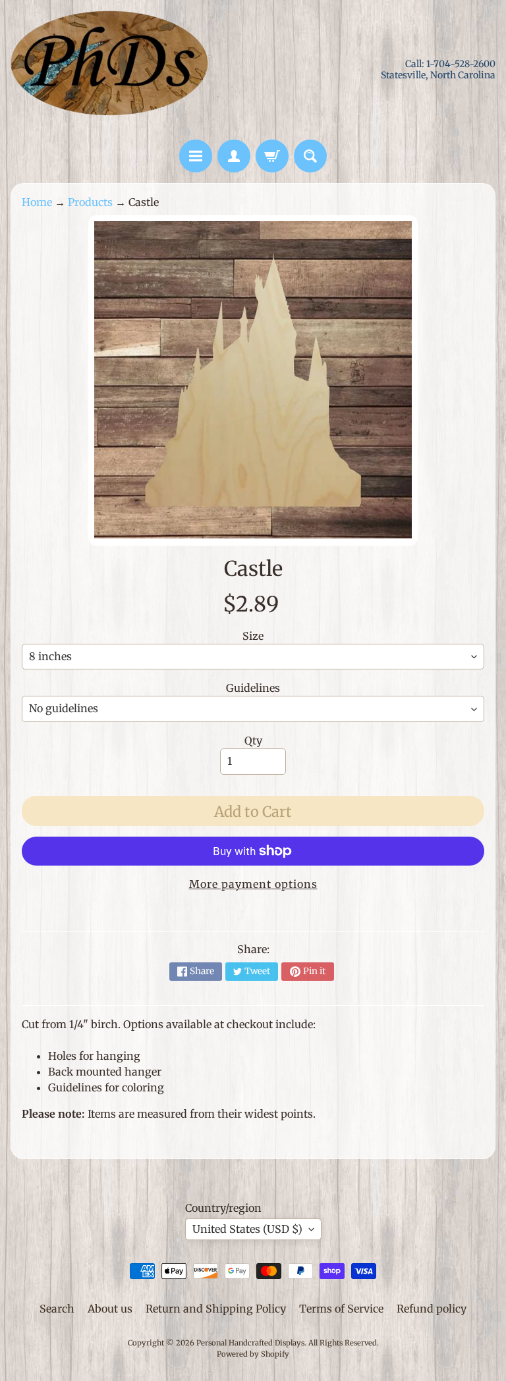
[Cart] (272, 156)
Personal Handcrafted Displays (250, 1342)
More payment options (253, 884)
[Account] (233, 156)
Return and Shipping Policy (216, 1308)
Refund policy (431, 1308)
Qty (253, 740)
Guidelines (253, 687)
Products (90, 202)
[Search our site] (310, 156)
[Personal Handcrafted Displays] (109, 70)
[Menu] (195, 156)
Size (253, 635)
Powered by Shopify (253, 1354)
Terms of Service (341, 1308)
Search (57, 1308)
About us (110, 1308)
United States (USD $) (247, 1229)
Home (37, 202)
